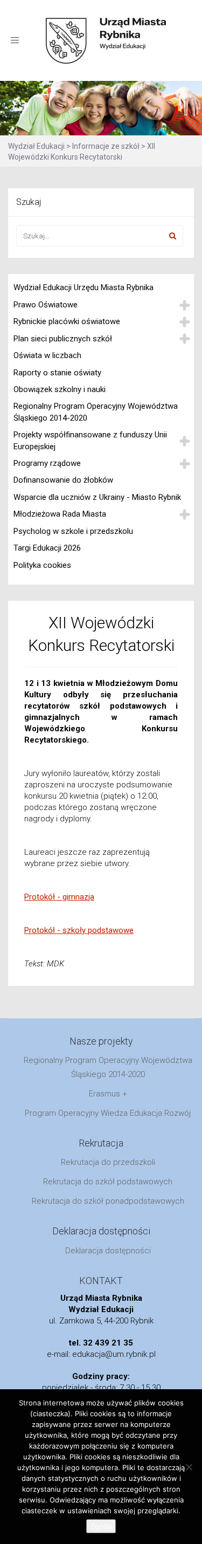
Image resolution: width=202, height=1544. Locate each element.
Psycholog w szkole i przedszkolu (73, 531)
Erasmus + (108, 1094)
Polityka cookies (42, 565)
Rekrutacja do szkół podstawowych (107, 1181)
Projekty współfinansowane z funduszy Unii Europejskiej (90, 440)
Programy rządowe (47, 463)
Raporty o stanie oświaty (57, 373)
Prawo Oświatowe (45, 305)
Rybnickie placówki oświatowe (66, 321)
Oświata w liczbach (47, 355)
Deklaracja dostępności (108, 1250)
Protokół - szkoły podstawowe (79, 930)
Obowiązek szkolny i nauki (59, 389)
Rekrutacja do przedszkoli (108, 1162)
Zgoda (101, 1526)
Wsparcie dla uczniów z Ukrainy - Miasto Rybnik (97, 497)
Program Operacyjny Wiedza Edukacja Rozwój (108, 1113)
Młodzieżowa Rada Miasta (59, 514)
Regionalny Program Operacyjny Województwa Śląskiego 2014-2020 (95, 411)
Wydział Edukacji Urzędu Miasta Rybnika (83, 287)
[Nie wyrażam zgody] (188, 1466)
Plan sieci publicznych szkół (62, 339)
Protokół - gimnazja (59, 897)
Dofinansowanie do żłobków (63, 480)
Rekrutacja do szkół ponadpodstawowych (108, 1201)
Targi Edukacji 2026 (47, 548)
